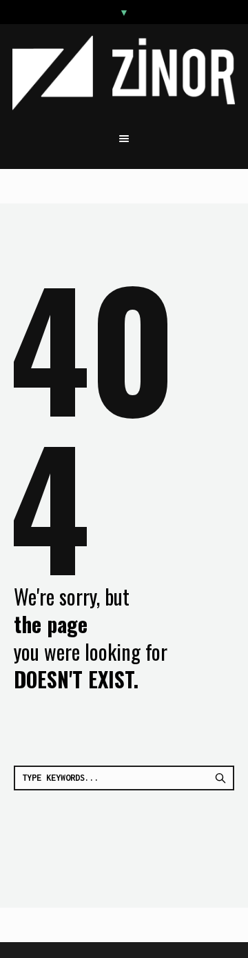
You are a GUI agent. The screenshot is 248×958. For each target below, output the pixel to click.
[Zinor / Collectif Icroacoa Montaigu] (124, 72)
